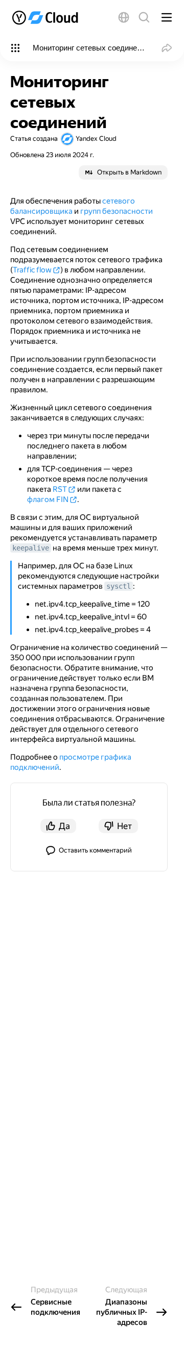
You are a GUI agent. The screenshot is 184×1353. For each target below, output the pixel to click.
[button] (123, 17)
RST (60, 489)
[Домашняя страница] (48, 17)
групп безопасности (116, 211)
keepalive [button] (30, 548)
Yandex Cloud (96, 138)
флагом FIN (47, 499)
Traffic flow (32, 269)
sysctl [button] (118, 586)
